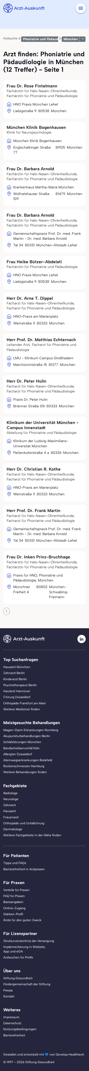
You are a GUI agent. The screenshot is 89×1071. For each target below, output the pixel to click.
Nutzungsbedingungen (19, 1029)
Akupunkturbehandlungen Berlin (26, 736)
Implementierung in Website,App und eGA (24, 949)
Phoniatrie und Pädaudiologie (46, 39)
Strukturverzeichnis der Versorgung (28, 941)
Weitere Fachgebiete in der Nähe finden (32, 835)
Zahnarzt (9, 805)
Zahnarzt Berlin (14, 673)
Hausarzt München (16, 667)
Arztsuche (10, 38)
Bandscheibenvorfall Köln (21, 748)
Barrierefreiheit (14, 1035)
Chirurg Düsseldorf (16, 697)
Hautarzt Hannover (16, 691)
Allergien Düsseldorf (17, 754)
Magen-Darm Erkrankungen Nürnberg (30, 730)
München (71, 39)
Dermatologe (12, 829)
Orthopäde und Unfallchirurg (23, 823)
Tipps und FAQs (14, 863)
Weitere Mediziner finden (21, 709)
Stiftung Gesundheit (17, 978)
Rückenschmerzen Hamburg (23, 766)
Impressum (11, 1017)
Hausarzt (9, 811)
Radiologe (10, 793)
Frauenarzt (11, 817)
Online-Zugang (14, 908)
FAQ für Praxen (14, 896)
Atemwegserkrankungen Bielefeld (27, 760)
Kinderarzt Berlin (15, 679)
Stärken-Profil (13, 914)
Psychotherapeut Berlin (20, 685)
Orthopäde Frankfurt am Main (24, 703)
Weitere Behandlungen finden (25, 772)
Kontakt (8, 996)
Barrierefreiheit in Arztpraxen (24, 869)
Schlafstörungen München (22, 742)
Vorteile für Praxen (16, 890)
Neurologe (10, 799)
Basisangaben (13, 902)
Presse (8, 990)
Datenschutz (12, 1023)
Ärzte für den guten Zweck (22, 920)
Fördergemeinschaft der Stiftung (26, 984)
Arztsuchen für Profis (18, 957)
